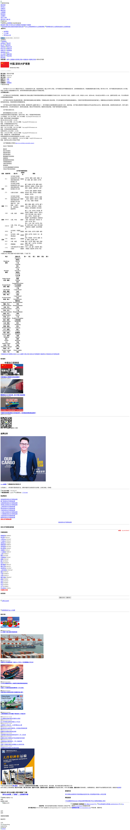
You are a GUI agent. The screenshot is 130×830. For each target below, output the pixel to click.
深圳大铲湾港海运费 (6, 519)
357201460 (25, 492)
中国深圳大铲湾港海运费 (52, 354)
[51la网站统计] (122, 804)
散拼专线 (3, 10)
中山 (2, 584)
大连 (2, 575)
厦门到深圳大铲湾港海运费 (8, 501)
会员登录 (6, 31)
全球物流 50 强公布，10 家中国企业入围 (11, 725)
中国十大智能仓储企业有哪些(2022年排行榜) (12, 744)
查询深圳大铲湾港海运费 (65, 522)
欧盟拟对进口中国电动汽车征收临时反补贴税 (13, 738)
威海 (2, 579)
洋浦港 (2, 550)
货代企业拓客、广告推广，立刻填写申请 (15, 794)
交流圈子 (3, 15)
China (8, 81)
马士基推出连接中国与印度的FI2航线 (10, 718)
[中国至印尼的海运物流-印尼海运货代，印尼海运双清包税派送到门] (12, 411)
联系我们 (88, 801)
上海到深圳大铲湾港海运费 (8, 506)
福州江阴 (3, 566)
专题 (97, 794)
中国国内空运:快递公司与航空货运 (10, 747)
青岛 (2, 582)
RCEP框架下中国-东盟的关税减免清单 (9, 632)
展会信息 (83, 794)
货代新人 (88, 794)
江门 (2, 586)
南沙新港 (3, 548)
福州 (2, 571)
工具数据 (3, 12)
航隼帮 (9, 23)
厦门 (2, 561)
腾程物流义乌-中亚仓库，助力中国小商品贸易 (13, 395)
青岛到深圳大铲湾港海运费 (8, 508)
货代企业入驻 (7, 35)
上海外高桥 (4, 570)
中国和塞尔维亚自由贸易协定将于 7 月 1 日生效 (13, 734)
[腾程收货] (17, 784)
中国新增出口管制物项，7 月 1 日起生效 (11, 741)
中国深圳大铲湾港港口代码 (8, 354)
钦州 (2, 562)
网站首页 (3, 25)
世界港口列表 (18, 59)
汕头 (2, 581)
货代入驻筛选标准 (65, 26)
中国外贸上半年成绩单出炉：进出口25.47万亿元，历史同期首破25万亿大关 (17, 662)
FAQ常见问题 (102, 794)
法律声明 (83, 801)
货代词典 (67, 794)
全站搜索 (72, 794)
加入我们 (103, 801)
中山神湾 (3, 588)
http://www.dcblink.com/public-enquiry (24, 143)
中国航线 (25, 59)
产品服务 (28, 25)
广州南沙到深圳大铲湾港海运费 (9, 512)
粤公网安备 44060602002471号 (112, 804)
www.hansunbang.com (84, 807)
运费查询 (18, 25)
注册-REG (68, 597)
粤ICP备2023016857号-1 (90, 804)
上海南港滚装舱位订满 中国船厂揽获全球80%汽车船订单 (13, 713)
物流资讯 (3, 14)
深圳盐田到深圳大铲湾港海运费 (9, 499)
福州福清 (3, 564)
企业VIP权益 (78, 801)
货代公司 (13, 25)
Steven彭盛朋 (3, 484)
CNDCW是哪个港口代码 (22, 354)
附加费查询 (93, 794)
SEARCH (3, 39)
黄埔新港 (3, 535)
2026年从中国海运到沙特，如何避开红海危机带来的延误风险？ (14, 683)
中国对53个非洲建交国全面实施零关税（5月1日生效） (12, 687)
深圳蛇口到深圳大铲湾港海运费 (9, 504)
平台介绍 (93, 801)
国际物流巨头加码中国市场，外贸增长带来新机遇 (14, 728)
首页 (8, 59)
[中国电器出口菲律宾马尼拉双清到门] (12, 375)
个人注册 (6, 33)
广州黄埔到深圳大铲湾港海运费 (9, 513)
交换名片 (3, 8)
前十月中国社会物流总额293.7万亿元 (10, 721)
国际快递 (3, 5)
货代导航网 (78, 794)
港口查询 (15, 785)
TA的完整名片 (4, 429)
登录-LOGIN (62, 597)
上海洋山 (3, 539)
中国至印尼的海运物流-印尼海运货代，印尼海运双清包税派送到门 (18, 413)
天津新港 (3, 557)
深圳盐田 (3, 546)
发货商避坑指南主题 (18, 26)
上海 (2, 553)
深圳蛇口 (3, 543)
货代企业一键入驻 (5, 19)
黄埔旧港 (3, 544)
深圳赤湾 (3, 568)
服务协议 (72, 801)
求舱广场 (8, 25)
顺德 (2, 559)
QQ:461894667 (79, 806)
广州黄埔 (3, 552)
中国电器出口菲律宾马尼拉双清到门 (10, 377)
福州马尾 (3, 577)
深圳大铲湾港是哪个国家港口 (38, 354)
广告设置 (67, 801)
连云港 (2, 537)
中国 (8, 79)
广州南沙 (3, 541)
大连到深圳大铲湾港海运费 (8, 515)
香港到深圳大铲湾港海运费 (8, 517)
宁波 (2, 573)
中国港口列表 (32, 59)
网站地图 (98, 801)
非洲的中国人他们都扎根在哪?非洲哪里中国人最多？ (12, 692)
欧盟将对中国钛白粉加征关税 (8, 731)
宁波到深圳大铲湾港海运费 (8, 510)
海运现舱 (23, 25)
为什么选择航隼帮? (40, 26)
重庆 (2, 555)
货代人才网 (4, 17)
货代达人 (3, 6)
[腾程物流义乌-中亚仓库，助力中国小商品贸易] (12, 393)
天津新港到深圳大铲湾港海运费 (9, 503)
